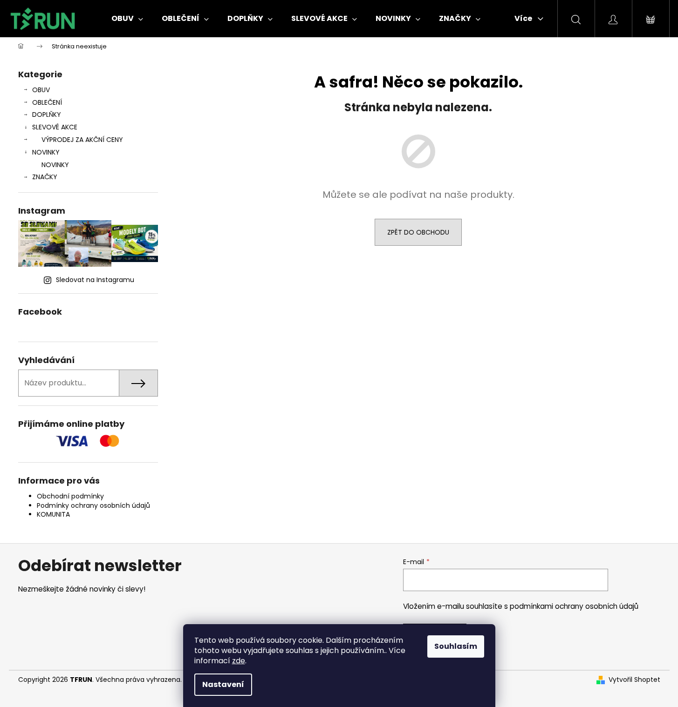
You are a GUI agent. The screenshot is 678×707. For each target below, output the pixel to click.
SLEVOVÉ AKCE (54, 127)
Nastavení (223, 684)
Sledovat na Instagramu (95, 279)
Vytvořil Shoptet (634, 679)
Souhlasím (455, 646)
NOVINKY (46, 152)
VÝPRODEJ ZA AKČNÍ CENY (82, 139)
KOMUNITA (53, 514)
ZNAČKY (44, 177)
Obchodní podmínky (70, 496)
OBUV (41, 89)
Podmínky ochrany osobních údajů (93, 505)
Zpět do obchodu (418, 232)
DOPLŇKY (46, 114)
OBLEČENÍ (47, 102)
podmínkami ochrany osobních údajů (574, 606)
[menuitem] (127, 18)
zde (238, 660)
